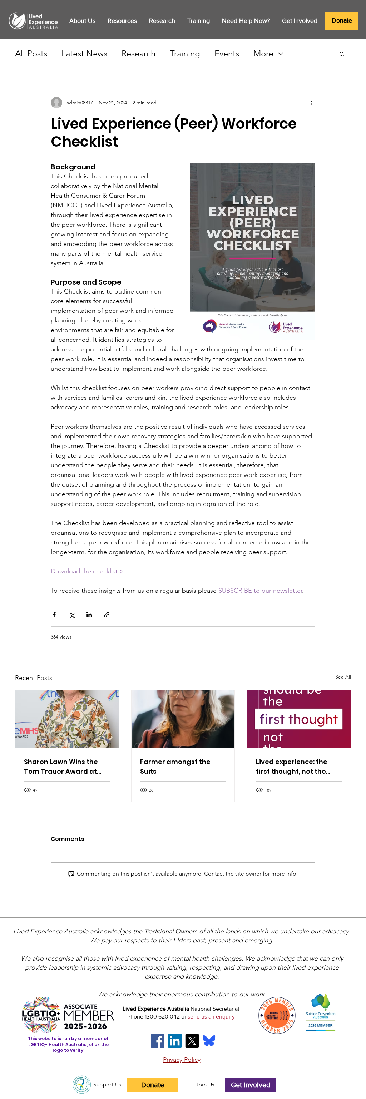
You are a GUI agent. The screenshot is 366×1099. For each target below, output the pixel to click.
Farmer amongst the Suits (175, 766)
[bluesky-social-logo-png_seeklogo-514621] (209, 1041)
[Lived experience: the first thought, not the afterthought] (299, 719)
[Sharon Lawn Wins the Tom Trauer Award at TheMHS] (67, 719)
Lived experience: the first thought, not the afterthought (291, 766)
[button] (82, 21)
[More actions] (311, 102)
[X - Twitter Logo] (192, 1041)
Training (185, 53)
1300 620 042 (162, 1017)
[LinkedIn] (175, 1041)
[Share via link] (106, 614)
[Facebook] (157, 1041)
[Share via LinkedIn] (89, 614)
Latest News (84, 53)
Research (138, 53)
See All (343, 677)
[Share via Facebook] (54, 614)
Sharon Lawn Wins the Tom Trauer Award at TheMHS (61, 766)
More (263, 53)
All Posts (31, 53)
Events (226, 53)
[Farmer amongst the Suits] (183, 719)
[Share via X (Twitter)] (71, 614)
